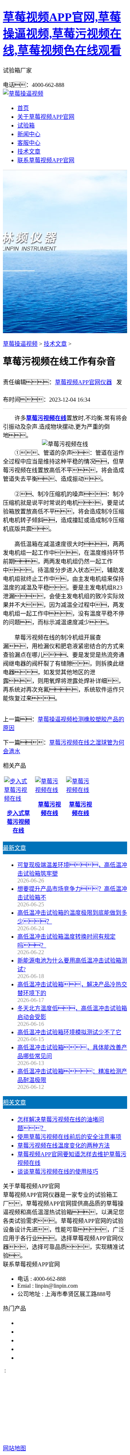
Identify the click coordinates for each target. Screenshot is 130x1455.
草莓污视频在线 (46, 418)
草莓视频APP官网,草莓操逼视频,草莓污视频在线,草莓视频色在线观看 (62, 34)
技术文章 (28, 151)
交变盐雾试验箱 (37, 1332)
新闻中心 (28, 134)
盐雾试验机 (31, 1323)
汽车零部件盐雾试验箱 (46, 1349)
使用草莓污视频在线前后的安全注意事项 (69, 1137)
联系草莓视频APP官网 (45, 160)
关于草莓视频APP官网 (45, 117)
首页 (23, 108)
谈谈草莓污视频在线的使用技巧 (57, 1172)
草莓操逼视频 (20, 344)
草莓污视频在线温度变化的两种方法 (63, 1145)
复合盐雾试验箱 (37, 1340)
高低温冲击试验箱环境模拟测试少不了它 (69, 1032)
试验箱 (26, 125)
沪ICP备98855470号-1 (82, 1434)
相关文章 (14, 1102)
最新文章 (14, 848)
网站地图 (89, 1425)
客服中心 (28, 143)
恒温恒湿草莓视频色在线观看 (54, 1358)
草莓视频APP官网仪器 (83, 382)
